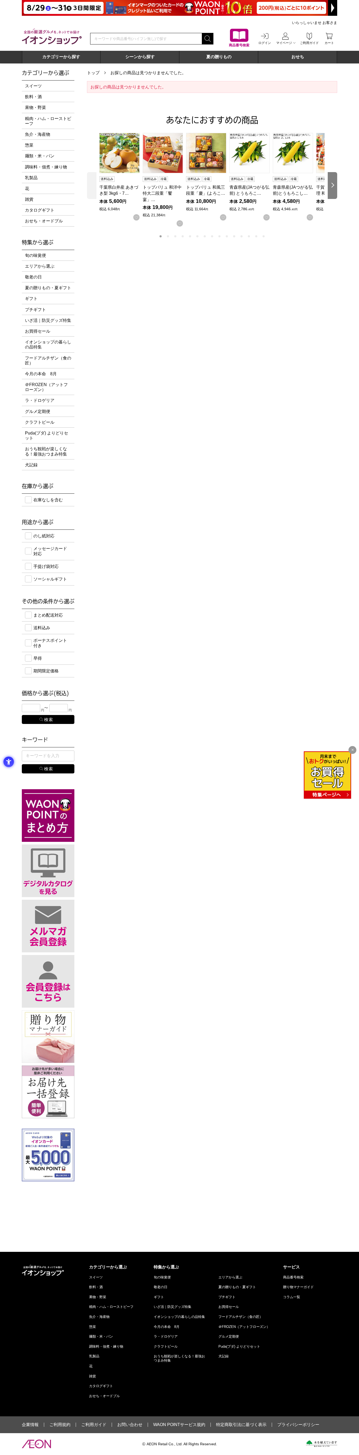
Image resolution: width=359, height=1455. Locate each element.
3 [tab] (175, 236)
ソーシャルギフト (50, 579)
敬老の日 (33, 277)
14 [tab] (256, 236)
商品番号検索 (293, 1277)
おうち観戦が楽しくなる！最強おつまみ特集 (46, 451)
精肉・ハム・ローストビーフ (48, 121)
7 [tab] (205, 236)
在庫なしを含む (48, 500)
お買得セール (37, 331)
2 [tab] (168, 236)
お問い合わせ (129, 1425)
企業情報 (30, 1425)
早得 (37, 658)
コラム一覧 (291, 1297)
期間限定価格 (46, 671)
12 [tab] (241, 236)
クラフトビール (39, 422)
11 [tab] (234, 236)
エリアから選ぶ (39, 266)
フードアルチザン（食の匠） (48, 360)
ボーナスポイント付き (50, 643)
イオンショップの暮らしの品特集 (48, 344)
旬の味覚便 (35, 255)
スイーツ (33, 86)
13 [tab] (249, 236)
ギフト (31, 298)
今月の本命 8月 (41, 374)
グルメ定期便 (37, 411)
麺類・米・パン (39, 156)
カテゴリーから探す (61, 56)
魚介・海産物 (37, 134)
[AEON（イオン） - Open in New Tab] (36, 1443)
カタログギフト (39, 210)
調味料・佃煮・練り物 (46, 167)
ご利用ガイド (93, 1425)
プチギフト (35, 309)
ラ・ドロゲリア (39, 400)
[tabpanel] (121, 177)
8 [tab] (212, 236)
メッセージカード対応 (50, 551)
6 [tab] (197, 236)
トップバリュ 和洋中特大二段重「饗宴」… (162, 193)
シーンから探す (140, 56)
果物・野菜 (35, 107)
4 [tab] (183, 236)
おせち (297, 56)
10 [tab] (227, 236)
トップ (93, 73)
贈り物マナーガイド (298, 1287)
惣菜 (29, 145)
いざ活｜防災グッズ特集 (48, 320)
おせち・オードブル (44, 221)
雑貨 (29, 199)
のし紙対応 (43, 536)
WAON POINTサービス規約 (179, 1425)
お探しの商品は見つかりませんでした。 (148, 73)
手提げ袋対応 (46, 566)
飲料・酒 (33, 96)
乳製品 (31, 178)
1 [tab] (161, 236)
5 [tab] (190, 236)
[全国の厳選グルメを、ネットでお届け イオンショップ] (52, 36)
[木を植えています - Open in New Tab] (321, 1443)
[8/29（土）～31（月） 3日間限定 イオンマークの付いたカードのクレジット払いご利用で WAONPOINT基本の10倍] (179, 8)
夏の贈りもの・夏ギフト (48, 288)
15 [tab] (264, 236)
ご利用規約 (59, 1425)
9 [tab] (219, 236)
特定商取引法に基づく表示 (241, 1425)
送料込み (41, 628)
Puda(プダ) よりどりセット (46, 435)
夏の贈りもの (219, 56)
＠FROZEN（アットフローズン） (46, 387)
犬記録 (31, 465)
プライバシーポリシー (298, 1425)
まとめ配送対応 (48, 615)
